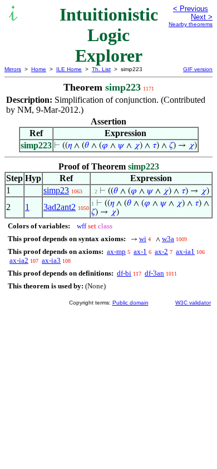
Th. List (101, 69)
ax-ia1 (185, 251)
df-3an (154, 273)
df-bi (124, 273)
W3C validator (193, 303)
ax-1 (140, 251)
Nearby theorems (191, 24)
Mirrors (12, 69)
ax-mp (116, 251)
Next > (202, 17)
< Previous (190, 8)
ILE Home (69, 69)
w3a (168, 238)
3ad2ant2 (59, 207)
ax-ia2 (18, 260)
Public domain (130, 303)
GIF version (198, 69)
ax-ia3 (51, 260)
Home (38, 69)
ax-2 (161, 251)
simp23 (56, 190)
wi (142, 238)
